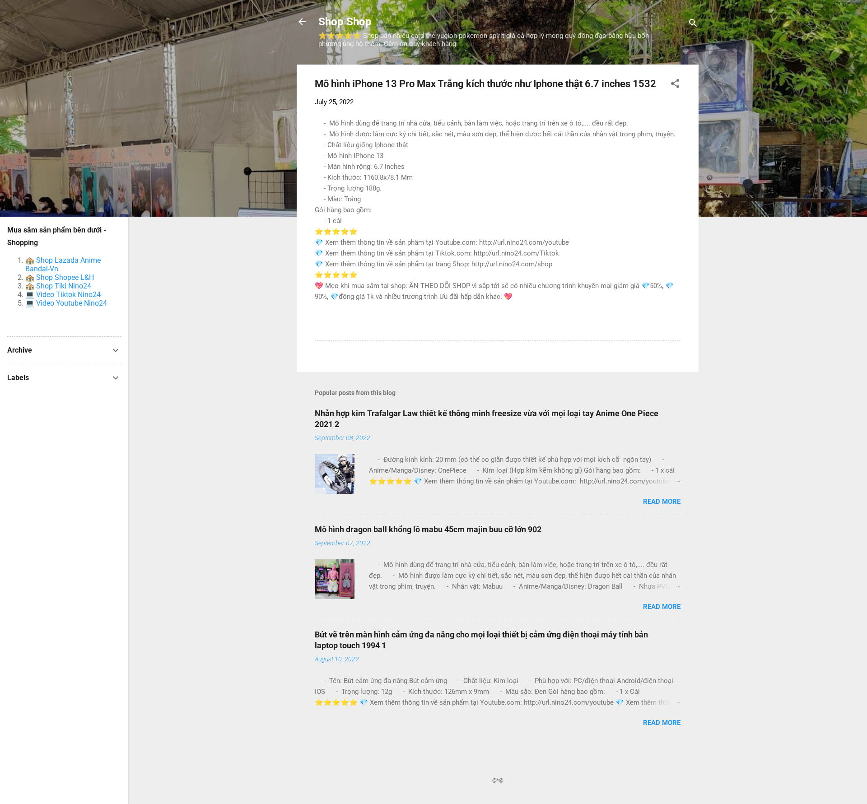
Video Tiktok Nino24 (68, 294)
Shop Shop (345, 21)
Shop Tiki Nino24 (63, 286)
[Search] (693, 24)
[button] (675, 85)
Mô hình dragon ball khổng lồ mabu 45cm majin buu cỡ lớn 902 (428, 529)
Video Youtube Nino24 (71, 303)
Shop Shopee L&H (65, 277)
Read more (662, 501)
